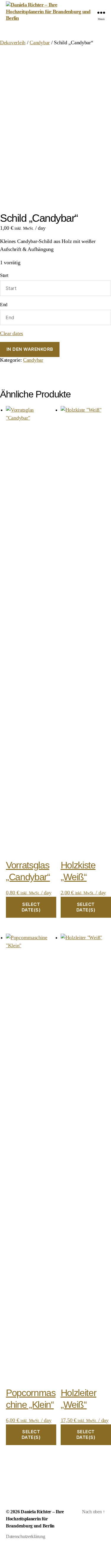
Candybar (40, 42)
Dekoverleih (12, 42)
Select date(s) (31, 907)
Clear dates (11, 333)
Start (4, 275)
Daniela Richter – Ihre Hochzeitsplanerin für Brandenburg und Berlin (35, 1518)
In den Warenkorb (30, 349)
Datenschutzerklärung (25, 1536)
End (3, 304)
